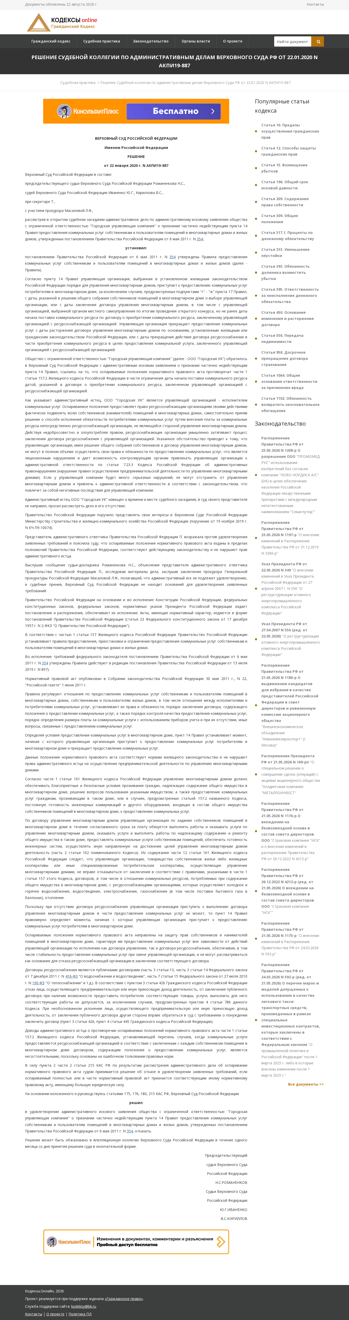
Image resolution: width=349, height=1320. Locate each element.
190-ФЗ (38, 982)
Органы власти (196, 41)
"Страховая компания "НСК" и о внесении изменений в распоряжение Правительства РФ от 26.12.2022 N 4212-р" (290, 831)
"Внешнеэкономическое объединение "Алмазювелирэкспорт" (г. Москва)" (289, 705)
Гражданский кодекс (50, 41)
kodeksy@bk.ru (83, 1306)
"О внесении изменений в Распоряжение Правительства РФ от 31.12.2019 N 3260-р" (290, 538)
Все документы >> (306, 1084)
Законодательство (151, 41)
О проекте (232, 41)
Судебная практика (101, 41)
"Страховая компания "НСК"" (287, 891)
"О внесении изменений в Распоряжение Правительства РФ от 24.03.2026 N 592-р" (290, 938)
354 (200, 238)
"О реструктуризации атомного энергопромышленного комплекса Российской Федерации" (290, 639)
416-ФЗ (71, 976)
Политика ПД (79, 1314)
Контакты (315, 4)
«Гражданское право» (124, 1298)
